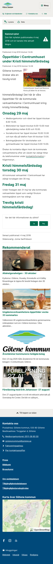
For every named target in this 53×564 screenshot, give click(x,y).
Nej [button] (43, 224)
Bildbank (6, 464)
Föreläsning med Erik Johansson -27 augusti (26, 389)
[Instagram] (10, 540)
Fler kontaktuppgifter (15, 450)
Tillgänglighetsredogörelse (15, 488)
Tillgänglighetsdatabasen (14, 483)
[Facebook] (4, 540)
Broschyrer (7, 469)
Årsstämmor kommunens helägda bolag (23, 354)
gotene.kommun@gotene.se (18, 441)
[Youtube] (16, 540)
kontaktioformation (35, 156)
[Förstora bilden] (37, 86)
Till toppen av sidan (27, 413)
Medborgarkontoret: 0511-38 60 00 (21, 436)
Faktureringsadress (14, 445)
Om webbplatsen (10, 479)
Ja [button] (34, 224)
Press (5, 460)
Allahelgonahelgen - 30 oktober (19, 273)
